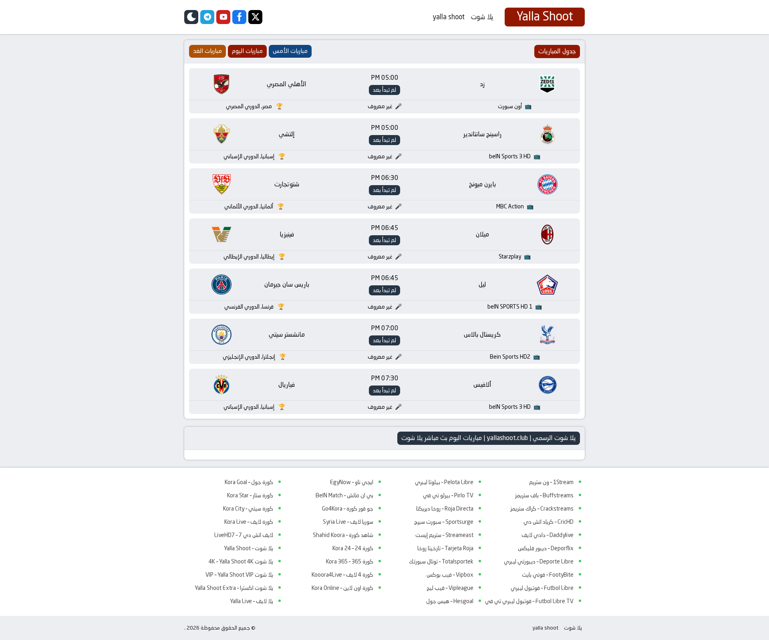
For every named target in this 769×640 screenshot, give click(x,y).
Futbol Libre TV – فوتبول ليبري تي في (529, 601)
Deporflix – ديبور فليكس (546, 548)
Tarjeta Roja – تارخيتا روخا (445, 548)
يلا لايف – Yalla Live (251, 601)
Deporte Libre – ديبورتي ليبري (539, 561)
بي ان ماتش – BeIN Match (344, 495)
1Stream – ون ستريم (551, 482)
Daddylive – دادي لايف (547, 535)
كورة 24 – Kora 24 (352, 548)
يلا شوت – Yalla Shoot (248, 548)
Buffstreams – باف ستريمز (544, 495)
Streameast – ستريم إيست (444, 535)
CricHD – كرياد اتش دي (548, 521)
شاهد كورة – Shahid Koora (343, 535)
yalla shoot (449, 17)
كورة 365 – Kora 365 (349, 561)
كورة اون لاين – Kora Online (342, 587)
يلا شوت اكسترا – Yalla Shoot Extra (234, 587)
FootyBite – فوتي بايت (548, 574)
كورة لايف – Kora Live (248, 521)
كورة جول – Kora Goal (249, 482)
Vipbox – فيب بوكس (450, 574)
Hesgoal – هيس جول (449, 601)
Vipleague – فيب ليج (450, 587)
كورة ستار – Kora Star (250, 495)
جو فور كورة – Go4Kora (347, 508)
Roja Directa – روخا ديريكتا (444, 508)
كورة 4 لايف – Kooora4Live (342, 574)
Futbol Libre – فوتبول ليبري (542, 587)
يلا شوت (482, 17)
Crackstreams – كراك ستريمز (542, 508)
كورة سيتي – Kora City (248, 508)
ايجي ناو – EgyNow (351, 482)
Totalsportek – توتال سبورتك (441, 561)
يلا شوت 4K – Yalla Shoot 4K (241, 561)
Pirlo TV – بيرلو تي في (448, 495)
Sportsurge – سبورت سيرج (443, 521)
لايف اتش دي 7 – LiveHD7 (243, 535)
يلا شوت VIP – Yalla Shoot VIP (239, 574)
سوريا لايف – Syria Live (348, 521)
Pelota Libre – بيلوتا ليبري (444, 482)
